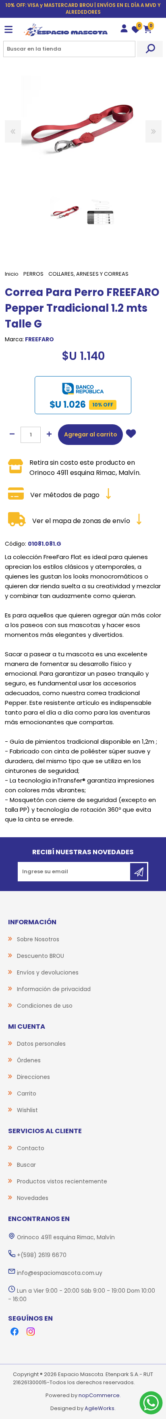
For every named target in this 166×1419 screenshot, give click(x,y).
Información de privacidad (54, 989)
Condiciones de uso (45, 1006)
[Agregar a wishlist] (130, 435)
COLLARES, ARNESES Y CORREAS (88, 274)
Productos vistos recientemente (62, 1181)
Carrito (26, 1093)
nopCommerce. (100, 1395)
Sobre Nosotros (38, 939)
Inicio (12, 274)
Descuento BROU (40, 956)
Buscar (150, 49)
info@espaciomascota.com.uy (59, 1273)
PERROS (33, 274)
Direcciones (33, 1077)
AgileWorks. (100, 1408)
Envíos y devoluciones (48, 972)
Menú (8, 29)
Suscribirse (138, 871)
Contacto (30, 1148)
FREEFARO (39, 339)
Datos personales (41, 1044)
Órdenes (29, 1060)
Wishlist (27, 1110)
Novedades (32, 1198)
